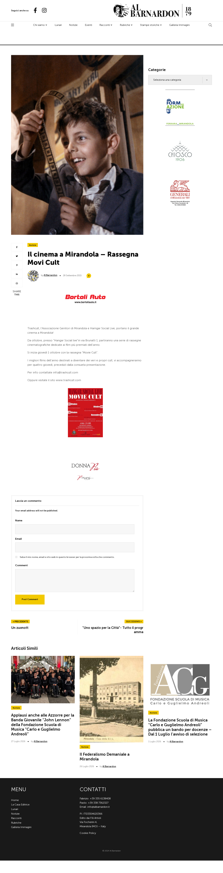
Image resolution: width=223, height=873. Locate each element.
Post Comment (30, 599)
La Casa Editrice (20, 804)
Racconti (104, 25)
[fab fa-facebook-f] (34, 10)
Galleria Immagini (179, 25)
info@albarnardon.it (99, 806)
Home (15, 800)
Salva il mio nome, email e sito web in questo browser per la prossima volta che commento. (67, 557)
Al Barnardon (50, 275)
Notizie (73, 25)
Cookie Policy (88, 833)
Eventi (88, 25)
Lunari (58, 25)
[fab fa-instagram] (42, 10)
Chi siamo (39, 25)
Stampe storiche (149, 25)
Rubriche (125, 25)
